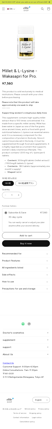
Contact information (21, 417)
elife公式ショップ (15, 409)
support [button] (7, 347)
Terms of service (19, 413)
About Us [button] (8, 354)
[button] (3, 9)
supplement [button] (9, 340)
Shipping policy (35, 413)
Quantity (6, 190)
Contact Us (8, 363)
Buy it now (26, 243)
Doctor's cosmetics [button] (13, 332)
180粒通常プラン (26, 183)
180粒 (8, 183)
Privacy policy (43, 409)
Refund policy (30, 409)
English (38, 400)
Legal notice (36, 417)
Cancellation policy (27, 422)
